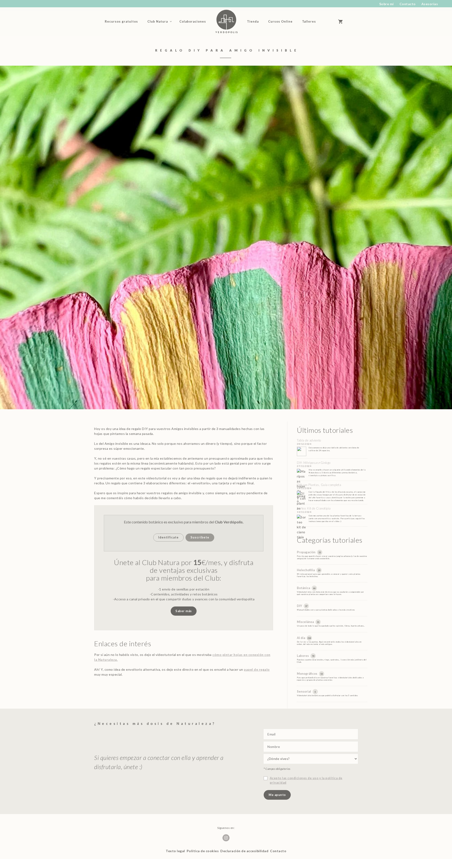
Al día (301, 638)
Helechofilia (306, 570)
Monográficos (307, 673)
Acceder (328, 21)
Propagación (306, 552)
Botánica (304, 588)
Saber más (183, 611)
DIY (300, 606)
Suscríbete (199, 537)
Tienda (253, 21)
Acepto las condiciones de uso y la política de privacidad (306, 780)
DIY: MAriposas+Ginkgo (314, 462)
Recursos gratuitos (121, 21)
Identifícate (168, 537)
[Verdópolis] (226, 21)
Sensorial (304, 691)
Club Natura (157, 21)
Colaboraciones (192, 21)
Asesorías (429, 4)
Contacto (408, 4)
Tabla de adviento (309, 440)
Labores (303, 656)
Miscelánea (306, 622)
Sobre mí (386, 4)
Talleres (309, 21)
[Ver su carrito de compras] (342, 21)
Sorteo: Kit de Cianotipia (314, 508)
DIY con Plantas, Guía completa (319, 484)
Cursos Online (280, 21)
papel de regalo (257, 669)
